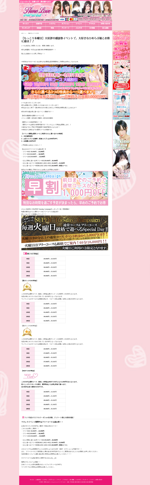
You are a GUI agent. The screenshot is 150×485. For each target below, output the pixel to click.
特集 (52, 28)
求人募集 (105, 28)
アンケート (65, 28)
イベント (79, 24)
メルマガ (79, 28)
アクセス (92, 24)
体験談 (39, 28)
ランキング (26, 28)
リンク (92, 479)
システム (52, 24)
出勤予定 (39, 24)
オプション (65, 24)
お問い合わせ (105, 24)
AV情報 (92, 28)
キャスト (26, 24)
